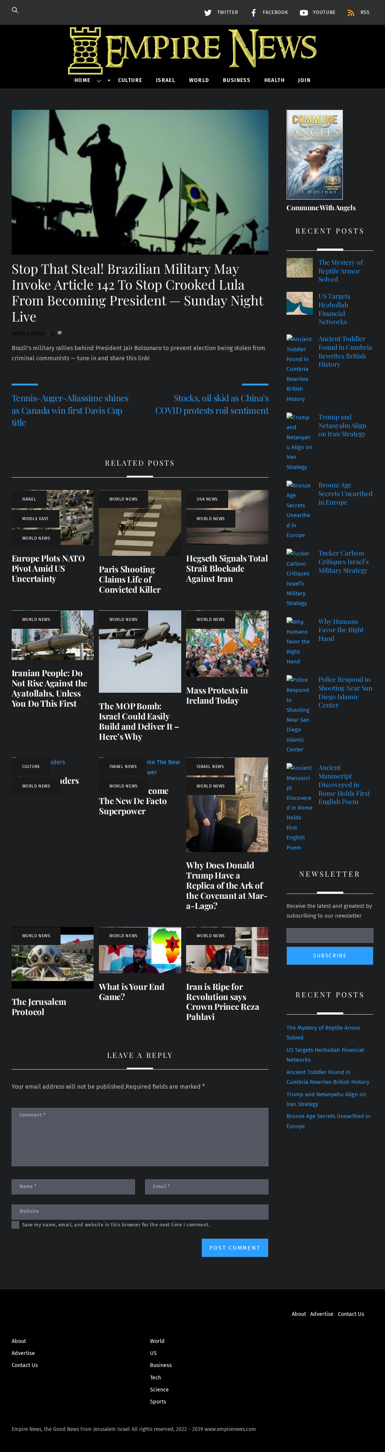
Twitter (226, 12)
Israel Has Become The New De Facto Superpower (133, 800)
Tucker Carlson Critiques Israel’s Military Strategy (343, 561)
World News (28, 334)
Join (304, 80)
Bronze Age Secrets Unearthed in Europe (345, 493)
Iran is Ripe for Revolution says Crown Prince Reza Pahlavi (222, 1002)
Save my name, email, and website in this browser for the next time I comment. (116, 1224)
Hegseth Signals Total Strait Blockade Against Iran (227, 568)
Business (236, 80)
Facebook (274, 12)
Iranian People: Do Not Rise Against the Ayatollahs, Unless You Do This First (50, 688)
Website (29, 1211)
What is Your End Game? (131, 991)
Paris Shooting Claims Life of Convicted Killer (129, 579)
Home (82, 80)
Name (28, 1186)
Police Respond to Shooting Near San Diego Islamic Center (345, 692)
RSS (364, 12)
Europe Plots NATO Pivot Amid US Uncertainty (48, 568)
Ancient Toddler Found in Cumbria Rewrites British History (345, 351)
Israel (165, 80)
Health (274, 80)
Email (161, 1186)
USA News (207, 499)
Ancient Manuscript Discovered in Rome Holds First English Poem (344, 784)
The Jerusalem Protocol (39, 1006)
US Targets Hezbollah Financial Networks (334, 309)
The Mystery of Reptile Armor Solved (340, 270)
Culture (130, 80)
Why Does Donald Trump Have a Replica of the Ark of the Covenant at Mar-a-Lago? (227, 885)
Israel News (122, 766)
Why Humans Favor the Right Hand (341, 629)
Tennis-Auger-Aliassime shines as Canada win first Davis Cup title (70, 410)
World (199, 80)
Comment (33, 1115)
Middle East (35, 518)
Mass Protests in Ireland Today (217, 695)
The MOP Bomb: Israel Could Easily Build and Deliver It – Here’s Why (139, 721)
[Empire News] (192, 64)
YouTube (323, 12)
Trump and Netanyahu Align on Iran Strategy (342, 425)
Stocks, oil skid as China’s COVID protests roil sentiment (211, 404)
